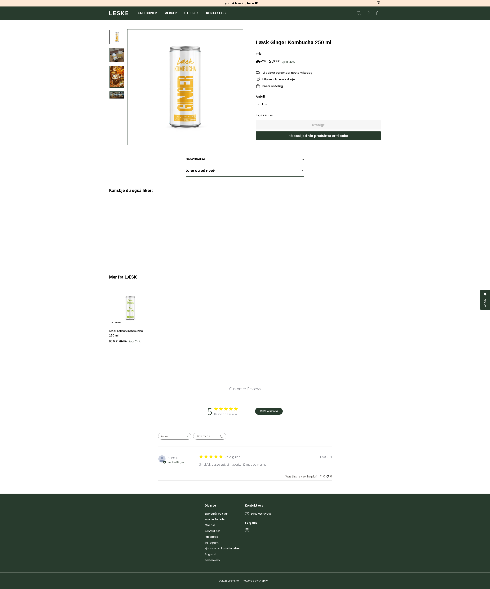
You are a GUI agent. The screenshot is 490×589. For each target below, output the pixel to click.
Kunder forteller (215, 519)
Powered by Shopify (255, 580)
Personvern (212, 560)
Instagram (212, 543)
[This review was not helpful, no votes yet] (328, 476)
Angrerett (211, 554)
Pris (258, 53)
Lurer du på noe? (200, 170)
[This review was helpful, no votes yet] (321, 476)
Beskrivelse (195, 159)
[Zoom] (185, 87)
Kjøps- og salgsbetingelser (222, 548)
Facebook (211, 537)
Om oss (210, 525)
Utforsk (191, 13)
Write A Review (269, 411)
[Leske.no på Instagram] (247, 530)
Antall (260, 96)
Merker (170, 13)
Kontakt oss (216, 13)
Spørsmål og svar (216, 514)
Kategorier (147, 13)
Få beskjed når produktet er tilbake (318, 136)
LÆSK (131, 277)
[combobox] (174, 436)
